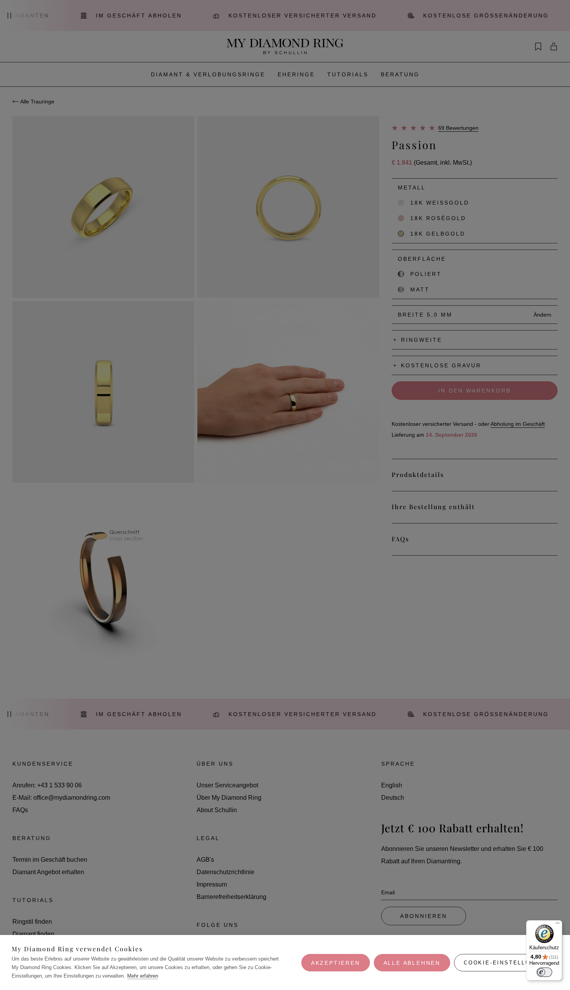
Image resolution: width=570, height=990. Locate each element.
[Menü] (557, 925)
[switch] (544, 972)
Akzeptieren (335, 963)
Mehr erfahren (142, 976)
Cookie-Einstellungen (506, 963)
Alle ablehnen (411, 963)
